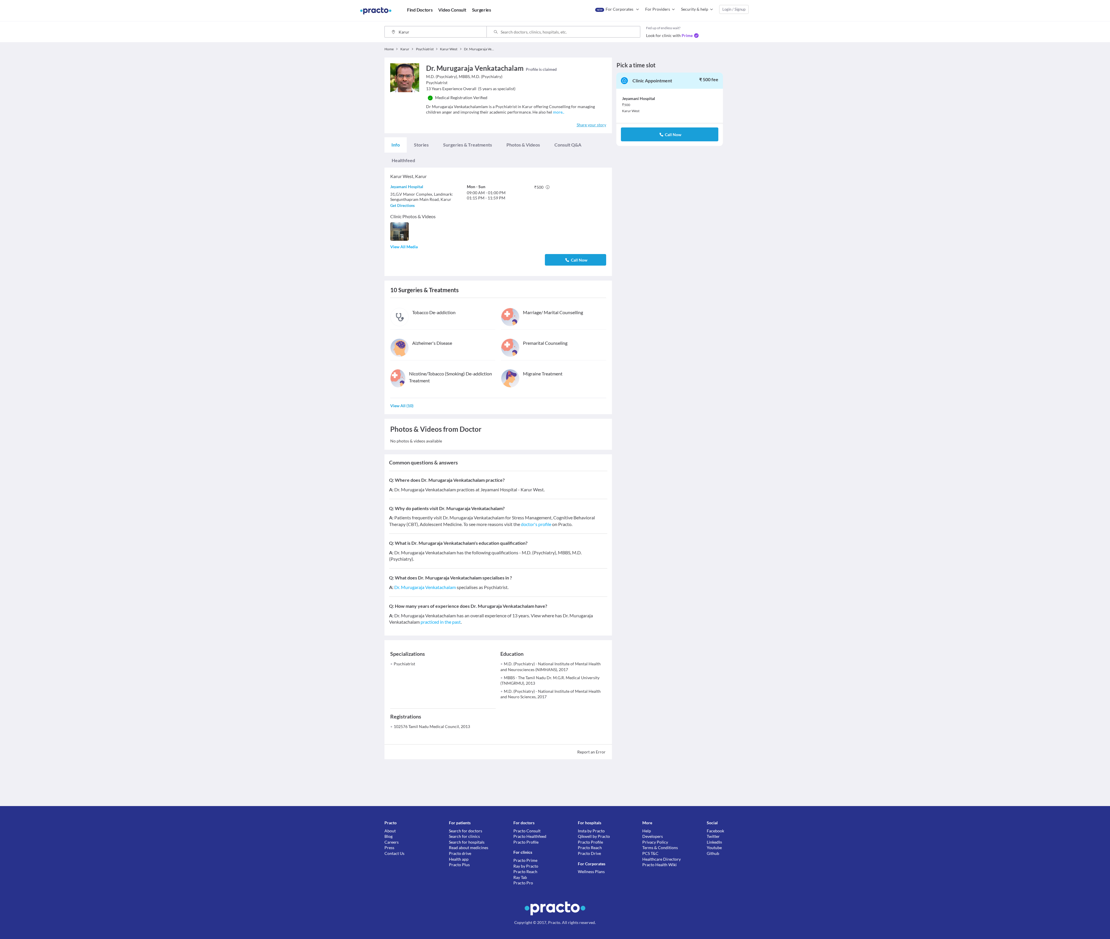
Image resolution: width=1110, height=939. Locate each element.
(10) (401, 405)
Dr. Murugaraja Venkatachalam (425, 587)
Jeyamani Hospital (406, 186)
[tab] (395, 144)
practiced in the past (441, 622)
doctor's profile (536, 524)
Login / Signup (733, 9)
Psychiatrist (404, 663)
